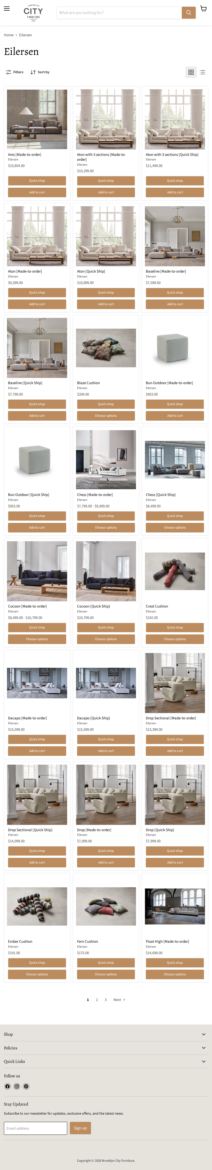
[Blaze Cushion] (106, 348)
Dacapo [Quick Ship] (93, 718)
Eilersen (13, 159)
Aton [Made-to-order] (25, 271)
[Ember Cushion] (37, 906)
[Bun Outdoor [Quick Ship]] (37, 459)
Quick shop (37, 180)
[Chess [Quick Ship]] (175, 459)
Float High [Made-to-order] (167, 941)
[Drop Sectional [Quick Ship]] (37, 795)
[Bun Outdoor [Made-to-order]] (175, 348)
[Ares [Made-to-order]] (37, 119)
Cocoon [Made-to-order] (27, 606)
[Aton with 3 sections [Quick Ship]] (175, 119)
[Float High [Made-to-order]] (175, 906)
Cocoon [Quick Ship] (93, 606)
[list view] (202, 72)
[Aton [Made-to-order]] (37, 236)
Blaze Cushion (88, 383)
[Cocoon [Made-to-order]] (37, 571)
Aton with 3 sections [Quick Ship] (172, 154)
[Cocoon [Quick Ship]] (106, 571)
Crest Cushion (157, 606)
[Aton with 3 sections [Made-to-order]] (106, 119)
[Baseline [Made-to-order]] (175, 236)
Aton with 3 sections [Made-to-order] (101, 157)
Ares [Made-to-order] (24, 154)
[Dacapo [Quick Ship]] (106, 683)
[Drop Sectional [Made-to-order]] (175, 683)
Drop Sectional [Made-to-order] (171, 718)
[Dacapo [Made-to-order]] (37, 683)
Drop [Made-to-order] (94, 830)
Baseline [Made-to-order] (166, 271)
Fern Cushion (87, 941)
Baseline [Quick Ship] (25, 383)
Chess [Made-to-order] (95, 495)
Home (8, 35)
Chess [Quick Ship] (161, 495)
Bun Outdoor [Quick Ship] (28, 495)
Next (117, 1000)
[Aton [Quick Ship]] (106, 236)
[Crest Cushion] (175, 571)
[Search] (189, 13)
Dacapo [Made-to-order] (27, 718)
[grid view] (191, 72)
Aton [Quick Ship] (91, 271)
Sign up (80, 1128)
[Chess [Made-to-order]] (106, 459)
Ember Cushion (20, 941)
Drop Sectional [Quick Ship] (30, 830)
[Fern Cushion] (106, 906)
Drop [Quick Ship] (160, 830)
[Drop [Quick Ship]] (175, 795)
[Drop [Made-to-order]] (106, 795)
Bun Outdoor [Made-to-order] (169, 383)
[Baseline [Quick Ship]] (37, 348)
